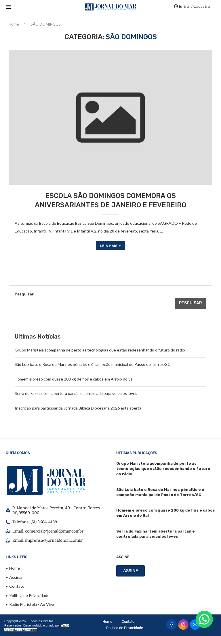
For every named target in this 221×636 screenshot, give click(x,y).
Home (14, 24)
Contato (128, 621)
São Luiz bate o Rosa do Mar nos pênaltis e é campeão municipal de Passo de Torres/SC (92, 364)
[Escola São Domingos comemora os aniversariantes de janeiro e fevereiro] (110, 117)
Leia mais (108, 246)
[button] (204, 619)
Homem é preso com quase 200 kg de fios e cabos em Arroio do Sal (74, 378)
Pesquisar (24, 293)
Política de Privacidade (124, 628)
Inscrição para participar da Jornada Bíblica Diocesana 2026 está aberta (78, 408)
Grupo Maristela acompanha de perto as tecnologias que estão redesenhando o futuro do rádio (100, 349)
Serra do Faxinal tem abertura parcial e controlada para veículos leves (76, 393)
